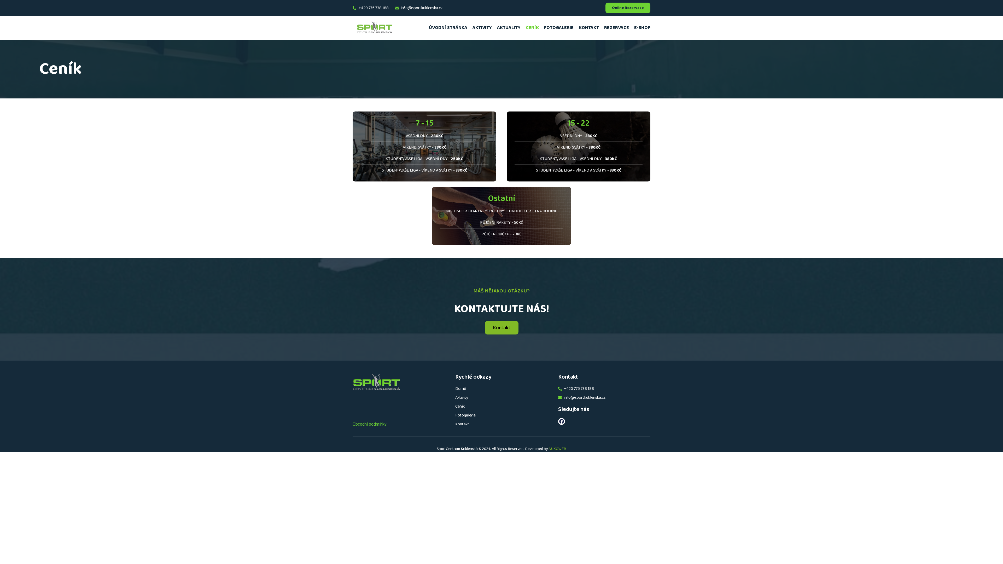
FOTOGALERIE (559, 27)
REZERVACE (616, 27)
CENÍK (532, 27)
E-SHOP (642, 27)
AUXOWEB (557, 449)
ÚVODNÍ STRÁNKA (448, 27)
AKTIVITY (482, 27)
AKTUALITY (509, 27)
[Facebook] (561, 421)
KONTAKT (589, 27)
